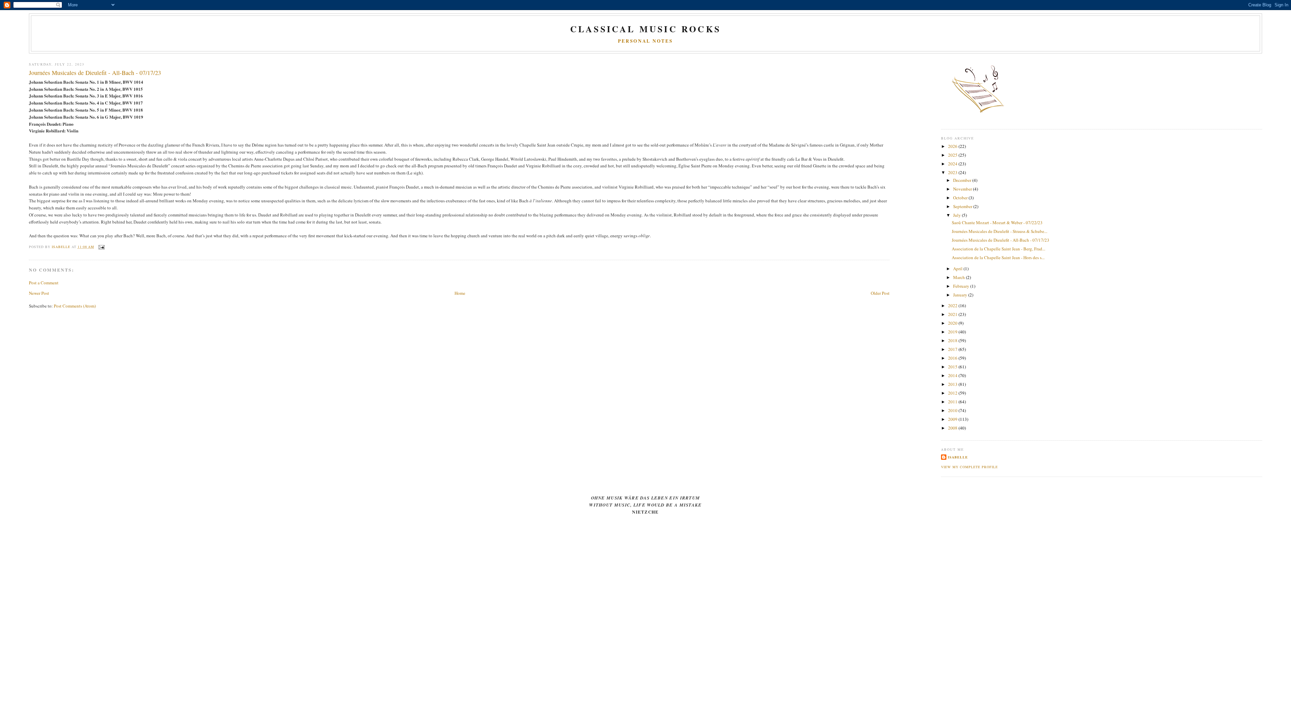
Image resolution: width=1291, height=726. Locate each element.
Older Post (880, 293)
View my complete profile (969, 467)
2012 (953, 393)
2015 (953, 367)
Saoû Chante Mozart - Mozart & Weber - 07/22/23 (997, 222)
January (960, 295)
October (961, 198)
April (958, 269)
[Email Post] (101, 246)
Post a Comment (43, 283)
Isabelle (958, 457)
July (957, 215)
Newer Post (39, 293)
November (963, 189)
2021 (953, 314)
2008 (953, 428)
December (962, 180)
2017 (953, 349)
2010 (953, 410)
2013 (953, 384)
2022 (953, 305)
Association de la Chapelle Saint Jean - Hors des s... (998, 257)
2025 (953, 155)
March (959, 277)
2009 (953, 419)
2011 (953, 402)
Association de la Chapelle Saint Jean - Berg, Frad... (998, 249)
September (963, 206)
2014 (953, 375)
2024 (953, 164)
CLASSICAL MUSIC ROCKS (645, 29)
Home (460, 293)
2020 (953, 323)
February (961, 286)
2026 (953, 146)
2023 (953, 172)
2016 (953, 358)
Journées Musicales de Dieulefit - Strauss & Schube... (999, 231)
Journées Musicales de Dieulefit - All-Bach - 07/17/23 (1000, 240)
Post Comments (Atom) (75, 306)
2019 (953, 332)
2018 (953, 340)
